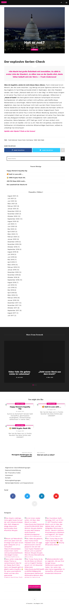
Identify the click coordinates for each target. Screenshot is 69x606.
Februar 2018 (12, 298)
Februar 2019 (12, 267)
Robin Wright (41, 140)
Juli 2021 (11, 198)
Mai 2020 (11, 229)
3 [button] (36, 385)
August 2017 (12, 313)
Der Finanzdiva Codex (13, 473)
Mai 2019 (11, 259)
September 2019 (13, 249)
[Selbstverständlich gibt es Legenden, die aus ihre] (55, 568)
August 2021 (12, 196)
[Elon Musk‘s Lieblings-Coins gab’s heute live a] (14, 527)
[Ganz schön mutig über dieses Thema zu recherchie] (14, 568)
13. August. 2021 (20, 431)
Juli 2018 (11, 285)
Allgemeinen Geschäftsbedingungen (17, 467)
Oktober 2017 (12, 308)
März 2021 (11, 203)
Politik (35, 140)
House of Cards (22, 140)
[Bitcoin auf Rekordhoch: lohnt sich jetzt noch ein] (14, 547)
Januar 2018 (12, 300)
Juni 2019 (11, 257)
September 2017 (13, 310)
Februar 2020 (12, 237)
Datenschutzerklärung (13, 470)
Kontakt (8, 478)
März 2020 (11, 234)
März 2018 (11, 295)
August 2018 (12, 282)
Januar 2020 (12, 239)
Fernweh (34, 49)
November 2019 (13, 244)
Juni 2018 (11, 287)
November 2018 (13, 275)
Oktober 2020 (12, 216)
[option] (19, 362)
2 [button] (34, 385)
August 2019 (12, 252)
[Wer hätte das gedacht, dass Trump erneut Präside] (34, 547)
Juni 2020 (11, 226)
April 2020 (11, 231)
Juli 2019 (11, 254)
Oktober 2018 (12, 277)
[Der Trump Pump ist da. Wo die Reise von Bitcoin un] (34, 568)
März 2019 (11, 264)
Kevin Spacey (29, 140)
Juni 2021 (11, 201)
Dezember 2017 (13, 303)
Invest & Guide (20, 403)
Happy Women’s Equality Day (17, 171)
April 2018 (11, 292)
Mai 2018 (11, 290)
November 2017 (13, 305)
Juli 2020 (11, 224)
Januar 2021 (12, 208)
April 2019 (11, 262)
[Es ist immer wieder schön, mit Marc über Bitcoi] (34, 527)
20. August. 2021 (52, 409)
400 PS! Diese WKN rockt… (16, 181)
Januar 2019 (12, 270)
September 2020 (13, 219)
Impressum (9, 475)
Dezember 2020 (13, 211)
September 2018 (13, 280)
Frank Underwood (12, 140)
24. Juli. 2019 (34, 47)
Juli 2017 (11, 315)
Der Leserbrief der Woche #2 (17, 184)
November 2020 (13, 214)
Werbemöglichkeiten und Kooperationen (19, 483)
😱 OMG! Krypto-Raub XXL (16, 177)
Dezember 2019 (13, 242)
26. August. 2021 (20, 411)
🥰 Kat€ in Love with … (15, 174)
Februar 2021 (12, 206)
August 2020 (12, 221)
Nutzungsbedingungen (13, 480)
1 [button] (33, 385)
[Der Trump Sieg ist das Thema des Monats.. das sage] (55, 547)
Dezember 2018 (13, 272)
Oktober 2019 (12, 247)
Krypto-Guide (51, 403)
